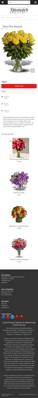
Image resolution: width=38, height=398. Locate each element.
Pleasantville (25, 355)
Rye (31, 357)
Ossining (9, 355)
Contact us (4, 305)
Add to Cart (19, 86)
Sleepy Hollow (18, 359)
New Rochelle (7, 353)
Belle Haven (22, 330)
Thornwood (6, 361)
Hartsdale (23, 345)
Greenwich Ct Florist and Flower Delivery (19, 11)
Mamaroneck (24, 349)
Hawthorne (18, 347)
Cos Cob (8, 332)
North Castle (17, 353)
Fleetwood (27, 342)
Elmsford (18, 342)
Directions (4, 282)
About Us (4, 303)
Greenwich (24, 332)
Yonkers (13, 363)
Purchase (24, 357)
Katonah (5, 349)
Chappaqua (9, 340)
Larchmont (14, 349)
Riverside (18, 334)
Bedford (21, 338)
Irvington (27, 347)
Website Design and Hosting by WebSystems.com (28, 394)
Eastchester (9, 342)
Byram (30, 330)
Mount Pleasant (15, 351)
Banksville (13, 330)
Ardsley (6, 338)
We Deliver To (5, 307)
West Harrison (24, 361)
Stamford (26, 334)
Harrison (15, 345)
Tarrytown (28, 359)
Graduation (8, 17)
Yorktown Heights (23, 363)
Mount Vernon (27, 351)
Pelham (16, 355)
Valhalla (15, 361)
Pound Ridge (14, 357)
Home (2, 17)
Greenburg (7, 345)
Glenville (16, 332)
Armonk (13, 338)
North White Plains (29, 353)
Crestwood (18, 340)
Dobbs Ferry (28, 340)
